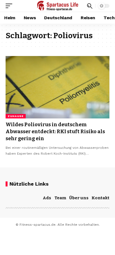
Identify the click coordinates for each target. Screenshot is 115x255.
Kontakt (100, 197)
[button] (10, 6)
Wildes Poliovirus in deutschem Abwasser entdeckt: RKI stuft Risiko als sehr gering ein (55, 132)
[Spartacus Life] (57, 6)
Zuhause (16, 116)
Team (60, 197)
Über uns (78, 197)
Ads (47, 197)
